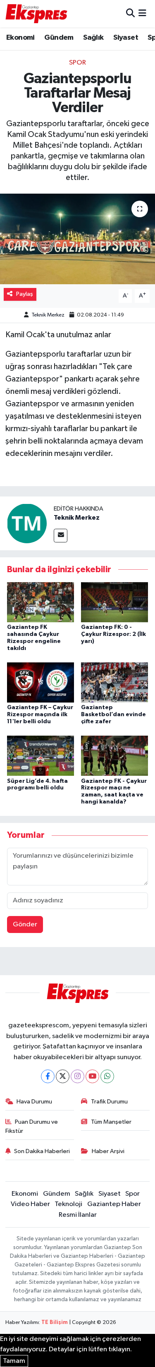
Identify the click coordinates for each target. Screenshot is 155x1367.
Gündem (58, 37)
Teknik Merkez (47, 315)
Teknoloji (68, 1204)
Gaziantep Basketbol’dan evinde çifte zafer (113, 714)
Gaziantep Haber (114, 1204)
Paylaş (24, 294)
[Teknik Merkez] (27, 523)
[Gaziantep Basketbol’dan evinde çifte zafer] (114, 682)
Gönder (25, 924)
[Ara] (130, 13)
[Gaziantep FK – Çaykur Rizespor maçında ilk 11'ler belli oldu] (40, 682)
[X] (62, 1076)
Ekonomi (20, 37)
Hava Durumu (34, 1101)
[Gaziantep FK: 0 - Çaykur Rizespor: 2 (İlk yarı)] (114, 601)
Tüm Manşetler (111, 1122)
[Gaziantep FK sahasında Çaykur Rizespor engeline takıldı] (40, 601)
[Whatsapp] (107, 1076)
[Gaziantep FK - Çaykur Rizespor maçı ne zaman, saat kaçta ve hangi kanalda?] (114, 755)
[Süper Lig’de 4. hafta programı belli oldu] (40, 755)
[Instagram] (77, 1076)
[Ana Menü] (142, 13)
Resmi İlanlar (78, 1214)
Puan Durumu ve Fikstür (31, 1126)
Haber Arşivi (108, 1151)
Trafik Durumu (109, 1101)
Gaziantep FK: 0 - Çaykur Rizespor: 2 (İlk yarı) (113, 634)
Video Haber (30, 1204)
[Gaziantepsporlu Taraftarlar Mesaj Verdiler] (77, 239)
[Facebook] (48, 1076)
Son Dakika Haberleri (42, 1151)
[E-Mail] (60, 535)
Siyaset (125, 37)
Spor (77, 62)
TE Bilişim (54, 1322)
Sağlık (93, 37)
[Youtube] (92, 1076)
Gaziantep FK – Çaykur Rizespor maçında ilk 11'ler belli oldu (40, 714)
